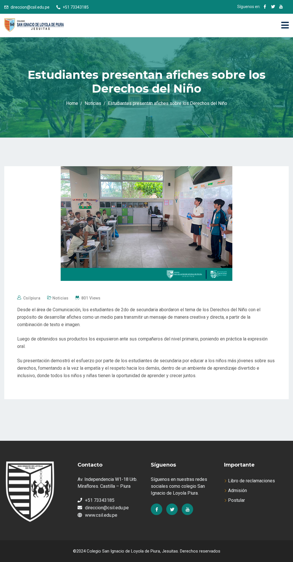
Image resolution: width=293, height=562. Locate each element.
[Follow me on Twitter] (273, 7)
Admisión (237, 490)
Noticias (60, 298)
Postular (236, 500)
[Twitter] (172, 509)
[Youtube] (187, 509)
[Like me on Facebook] (265, 7)
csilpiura (31, 298)
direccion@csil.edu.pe (30, 7)
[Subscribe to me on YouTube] (281, 7)
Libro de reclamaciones (251, 480)
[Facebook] (156, 509)
